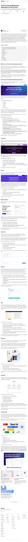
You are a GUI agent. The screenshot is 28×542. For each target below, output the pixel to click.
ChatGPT (4, 58)
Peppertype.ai (5, 52)
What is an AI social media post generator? (9, 47)
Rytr (3, 56)
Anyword (4, 53)
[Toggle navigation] (26, 1)
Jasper (12, 140)
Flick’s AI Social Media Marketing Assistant (9, 48)
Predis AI (4, 57)
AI (20, 467)
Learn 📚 (7, 1)
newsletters (22, 163)
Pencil (3, 51)
